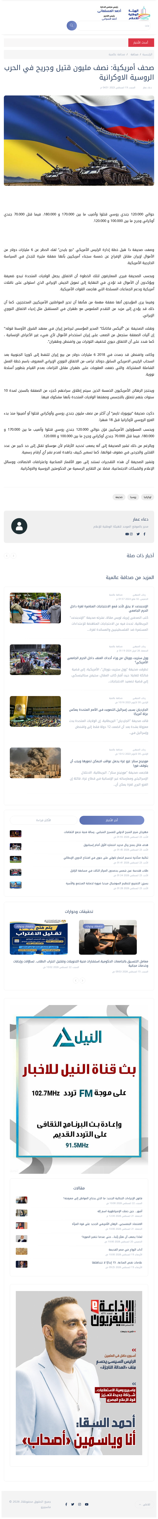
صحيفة (119, 497)
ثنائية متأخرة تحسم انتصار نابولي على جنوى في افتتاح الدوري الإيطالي (106, 857)
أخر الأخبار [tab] (112, 820)
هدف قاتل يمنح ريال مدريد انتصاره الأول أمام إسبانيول (116, 845)
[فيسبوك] (144, 534)
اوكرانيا (147, 497)
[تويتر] (138, 534)
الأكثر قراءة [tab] (43, 820)
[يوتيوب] (127, 534)
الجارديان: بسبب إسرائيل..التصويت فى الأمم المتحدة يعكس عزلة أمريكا (108, 712)
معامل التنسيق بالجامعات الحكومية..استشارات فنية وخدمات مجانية (114, 963)
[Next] (82, 980)
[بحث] (72, 25)
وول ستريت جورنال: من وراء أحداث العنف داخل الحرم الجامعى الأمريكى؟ (107, 660)
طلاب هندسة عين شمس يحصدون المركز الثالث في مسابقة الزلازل (109, 870)
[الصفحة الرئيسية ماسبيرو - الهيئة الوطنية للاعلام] (119, 13)
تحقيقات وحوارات (24, 926)
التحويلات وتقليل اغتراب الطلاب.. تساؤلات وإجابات (46, 961)
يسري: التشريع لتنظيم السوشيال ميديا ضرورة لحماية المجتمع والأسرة (107, 883)
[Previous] (76, 980)
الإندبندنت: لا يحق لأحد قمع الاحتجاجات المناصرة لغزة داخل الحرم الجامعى (109, 608)
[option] (44, 944)
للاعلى (146, 1504)
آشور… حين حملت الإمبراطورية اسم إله (119, 1211)
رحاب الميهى (139, 595)
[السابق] (7, 556)
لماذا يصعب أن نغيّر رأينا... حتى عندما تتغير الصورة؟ (112, 1237)
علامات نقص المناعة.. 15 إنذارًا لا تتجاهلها (117, 1262)
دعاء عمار (147, 87)
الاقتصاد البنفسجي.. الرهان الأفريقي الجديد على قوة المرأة (107, 1224)
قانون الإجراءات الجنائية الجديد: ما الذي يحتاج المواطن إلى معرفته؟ (102, 1198)
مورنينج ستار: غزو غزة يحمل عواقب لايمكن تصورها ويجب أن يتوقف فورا (109, 763)
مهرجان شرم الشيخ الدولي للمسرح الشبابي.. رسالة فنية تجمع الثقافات (106, 832)
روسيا (133, 497)
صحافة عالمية (117, 54)
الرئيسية (147, 54)
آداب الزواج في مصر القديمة (125, 1249)
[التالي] (13, 556)
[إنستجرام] (131, 534)
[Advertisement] (84, 200)
